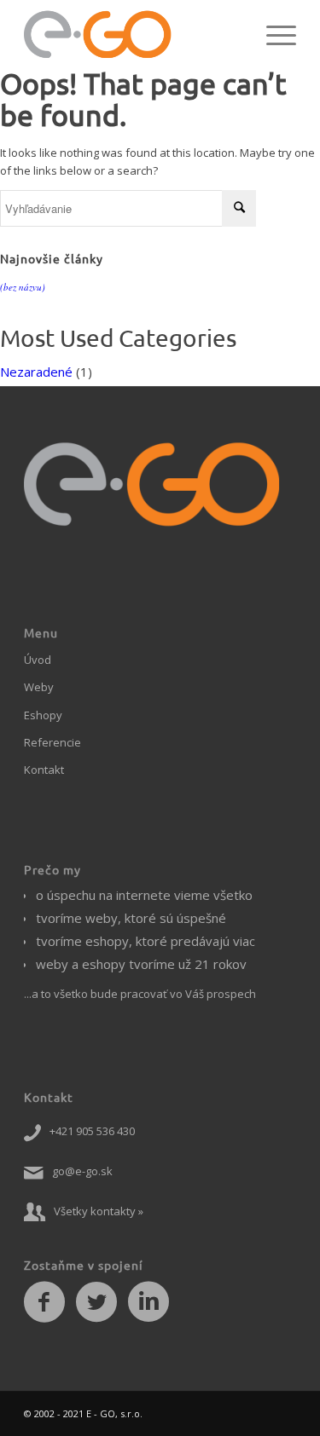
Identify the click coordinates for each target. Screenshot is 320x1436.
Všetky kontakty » (98, 1211)
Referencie (52, 742)
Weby (39, 687)
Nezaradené (36, 371)
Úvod (37, 659)
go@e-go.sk (82, 1171)
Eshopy (43, 715)
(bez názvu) (22, 286)
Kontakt (44, 769)
